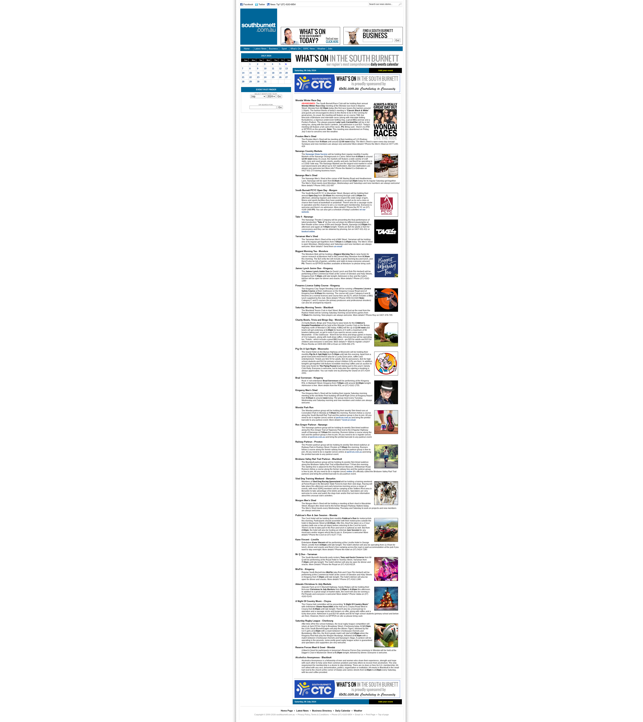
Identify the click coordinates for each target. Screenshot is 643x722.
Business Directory (322, 710)
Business (273, 48)
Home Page (287, 710)
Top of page (383, 714)
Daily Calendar (342, 710)
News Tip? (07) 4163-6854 (283, 4)
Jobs (330, 48)
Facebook (248, 4)
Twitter (262, 4)
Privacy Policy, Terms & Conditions (313, 714)
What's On (296, 48)
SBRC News (309, 48)
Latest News (261, 48)
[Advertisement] (342, 16)
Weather (321, 48)
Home (246, 48)
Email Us (359, 714)
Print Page (370, 714)
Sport (284, 48)
